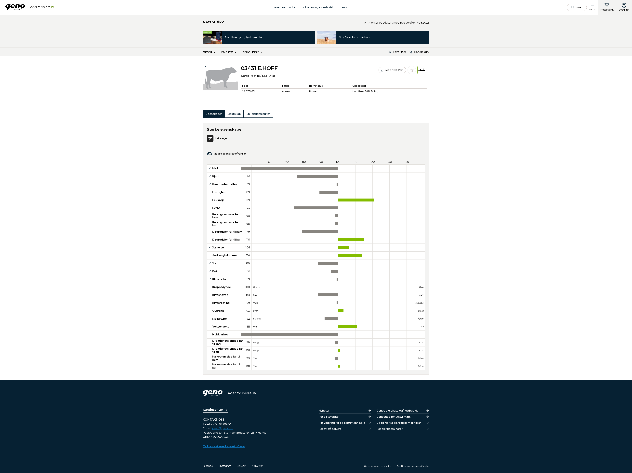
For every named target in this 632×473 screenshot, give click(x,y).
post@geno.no (222, 428)
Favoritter (399, 52)
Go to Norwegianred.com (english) (399, 422)
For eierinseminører (390, 428)
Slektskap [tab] (234, 113)
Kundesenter (213, 410)
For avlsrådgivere (330, 428)
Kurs (344, 7)
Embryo (227, 52)
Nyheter (324, 410)
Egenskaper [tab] (214, 113)
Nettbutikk (607, 9)
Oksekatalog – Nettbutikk (318, 7)
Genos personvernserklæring (377, 466)
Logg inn (624, 9)
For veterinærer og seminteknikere (342, 422)
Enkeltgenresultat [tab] (258, 113)
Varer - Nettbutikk (284, 7)
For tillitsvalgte (329, 416)
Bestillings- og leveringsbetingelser (413, 466)
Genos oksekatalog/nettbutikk (397, 410)
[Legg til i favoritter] (412, 70)
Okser (207, 52)
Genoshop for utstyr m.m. (393, 416)
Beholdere (250, 52)
